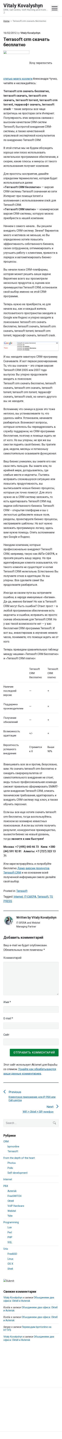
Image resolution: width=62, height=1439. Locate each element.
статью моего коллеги (17, 78)
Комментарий (12, 957)
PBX (5, 1186)
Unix (5, 1248)
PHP (10, 1237)
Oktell (11, 1200)
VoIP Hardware (16, 1206)
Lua (10, 1227)
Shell (10, 1268)
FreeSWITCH (14, 1196)
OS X (10, 1263)
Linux (10, 1259)
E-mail (8, 1018)
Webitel (12, 1211)
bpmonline (13, 1146)
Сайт (6, 1034)
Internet (18, 896)
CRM (6, 1141)
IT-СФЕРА (30, 896)
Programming (11, 1222)
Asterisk (12, 1191)
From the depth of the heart (19, 1158)
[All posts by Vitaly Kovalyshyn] (9, 920)
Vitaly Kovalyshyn (44, 917)
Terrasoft (21, 891)
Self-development (18, 1172)
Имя (7, 1002)
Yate (10, 1215)
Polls (10, 1168)
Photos (12, 1163)
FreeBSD (12, 1253)
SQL (10, 1242)
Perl (10, 1232)
